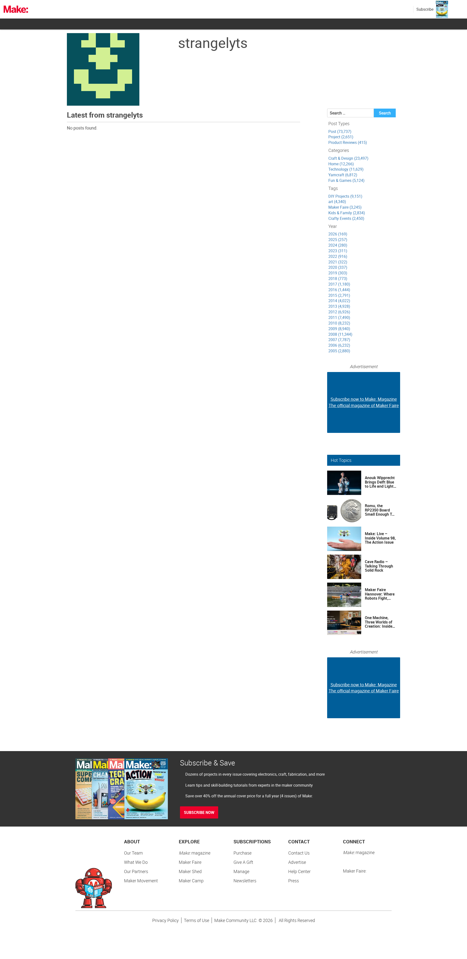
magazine (194, 853)
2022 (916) (337, 256)
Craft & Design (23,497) (348, 158)
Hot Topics (341, 460)
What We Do (136, 862)
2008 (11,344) (340, 334)
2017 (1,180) (339, 284)
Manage (241, 871)
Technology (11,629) (346, 169)
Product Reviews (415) (347, 142)
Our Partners (136, 871)
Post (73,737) (339, 131)
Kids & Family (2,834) (346, 212)
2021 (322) (337, 262)
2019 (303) (337, 273)
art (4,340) (337, 201)
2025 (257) (337, 239)
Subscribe (424, 9)
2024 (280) (337, 245)
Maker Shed (190, 871)
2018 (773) (337, 278)
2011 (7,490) (339, 317)
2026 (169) (337, 234)
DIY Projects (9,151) (345, 196)
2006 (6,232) (339, 345)
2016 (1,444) (339, 289)
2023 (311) (337, 250)
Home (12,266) (341, 164)
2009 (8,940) (339, 328)
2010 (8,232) (339, 323)
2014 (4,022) (339, 300)
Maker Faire (190, 862)
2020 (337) (337, 267)
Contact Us (299, 853)
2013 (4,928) (339, 306)
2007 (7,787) (339, 339)
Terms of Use (196, 920)
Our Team (133, 853)
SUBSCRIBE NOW (199, 812)
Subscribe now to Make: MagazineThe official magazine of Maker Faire (364, 402)
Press (293, 881)
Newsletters (245, 881)
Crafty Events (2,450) (346, 218)
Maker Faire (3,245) (345, 207)
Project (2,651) (340, 137)
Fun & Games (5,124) (346, 180)
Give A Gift (243, 862)
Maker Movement (141, 881)
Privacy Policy (165, 920)
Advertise (297, 862)
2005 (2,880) (339, 351)
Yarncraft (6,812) (342, 174)
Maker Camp (191, 881)
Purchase (242, 853)
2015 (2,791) (339, 295)
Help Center (299, 871)
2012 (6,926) (339, 312)
